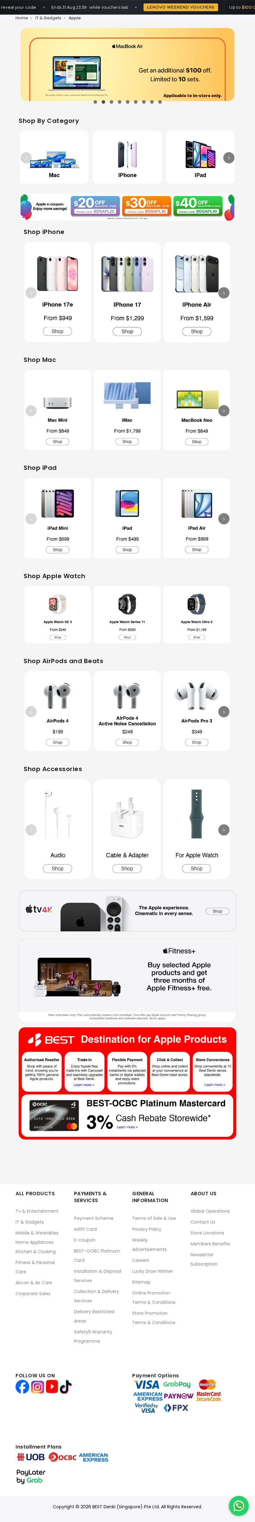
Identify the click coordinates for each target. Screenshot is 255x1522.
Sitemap (141, 1282)
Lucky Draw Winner (152, 1271)
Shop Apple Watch (54, 576)
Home (22, 18)
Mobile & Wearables (37, 1233)
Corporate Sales (33, 1293)
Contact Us (203, 1222)
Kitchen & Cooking (36, 1251)
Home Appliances (34, 1242)
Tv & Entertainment (37, 1211)
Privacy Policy (146, 1229)
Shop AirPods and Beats (63, 661)
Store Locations (207, 1233)
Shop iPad (40, 467)
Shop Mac (40, 359)
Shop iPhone (44, 231)
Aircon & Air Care (34, 1283)
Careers (140, 1260)
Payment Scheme (94, 1218)
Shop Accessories (53, 769)
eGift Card (85, 1229)
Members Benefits (210, 1244)
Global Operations (210, 1211)
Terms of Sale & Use (154, 1218)
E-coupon (84, 1240)
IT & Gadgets (48, 18)
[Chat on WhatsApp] (239, 1506)
